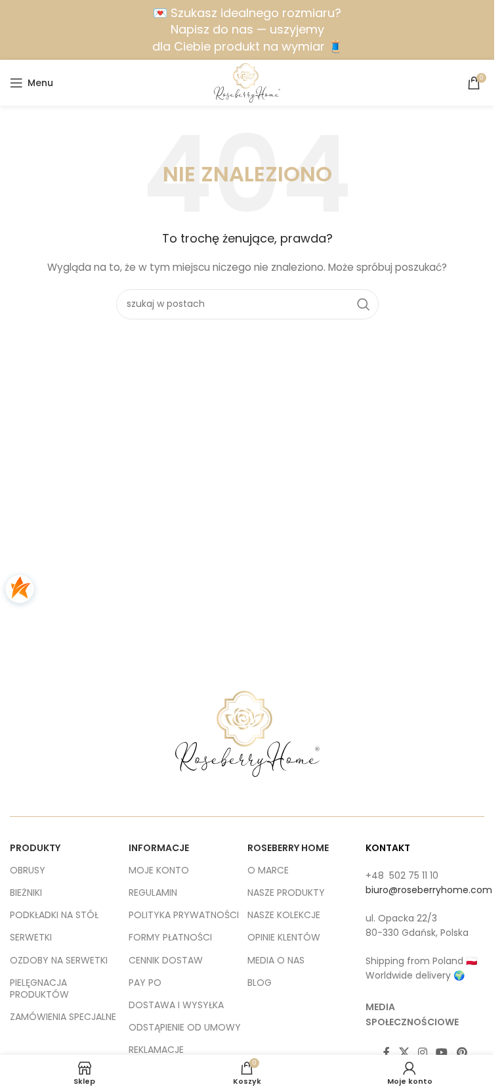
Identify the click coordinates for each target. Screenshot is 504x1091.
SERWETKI (31, 937)
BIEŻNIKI (26, 892)
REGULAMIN (153, 892)
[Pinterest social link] (461, 1052)
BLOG (259, 982)
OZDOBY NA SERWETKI (59, 960)
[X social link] (403, 1052)
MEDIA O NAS (275, 960)
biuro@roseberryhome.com (429, 889)
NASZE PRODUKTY (286, 892)
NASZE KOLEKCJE (283, 914)
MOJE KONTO (159, 870)
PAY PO (145, 982)
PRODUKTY (35, 847)
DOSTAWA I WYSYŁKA (176, 1004)
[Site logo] (247, 82)
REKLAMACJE (156, 1049)
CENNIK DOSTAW (166, 960)
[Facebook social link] (386, 1052)
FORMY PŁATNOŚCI (170, 937)
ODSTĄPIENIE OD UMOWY (185, 1027)
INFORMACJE (159, 847)
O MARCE (268, 870)
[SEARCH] (363, 304)
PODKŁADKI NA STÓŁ (54, 914)
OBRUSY (27, 870)
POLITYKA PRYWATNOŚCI (184, 914)
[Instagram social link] (422, 1052)
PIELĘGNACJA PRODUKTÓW (39, 988)
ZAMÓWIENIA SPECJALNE (63, 1016)
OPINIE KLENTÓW (283, 937)
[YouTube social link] (442, 1052)
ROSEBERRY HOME (288, 847)
